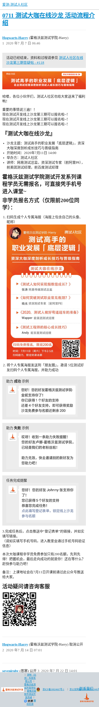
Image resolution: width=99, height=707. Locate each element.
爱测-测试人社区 (15, 4)
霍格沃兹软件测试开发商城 (30, 694)
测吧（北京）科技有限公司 (30, 678)
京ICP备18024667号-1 (53, 689)
